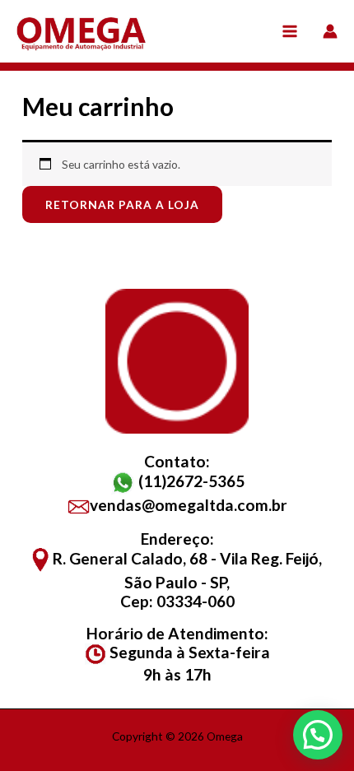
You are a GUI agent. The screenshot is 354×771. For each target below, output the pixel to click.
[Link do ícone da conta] (330, 31)
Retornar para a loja (122, 204)
